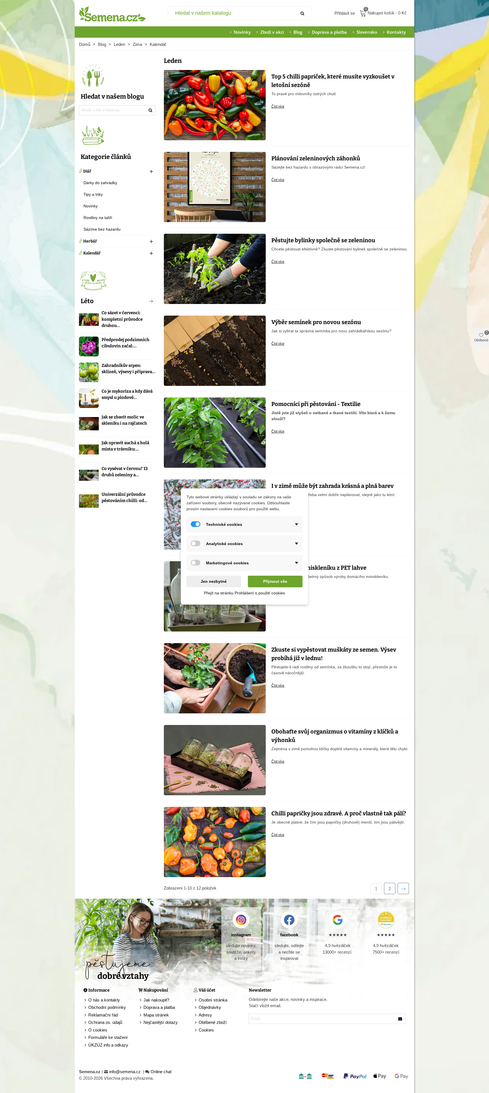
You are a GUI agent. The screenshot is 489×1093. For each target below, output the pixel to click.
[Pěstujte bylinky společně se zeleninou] (215, 268)
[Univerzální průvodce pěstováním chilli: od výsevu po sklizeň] (89, 501)
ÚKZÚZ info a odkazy (108, 1045)
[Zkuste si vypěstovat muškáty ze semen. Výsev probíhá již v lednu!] (215, 677)
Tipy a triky (93, 194)
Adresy (205, 1015)
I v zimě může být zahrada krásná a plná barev (332, 485)
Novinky (242, 32)
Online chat (161, 1071)
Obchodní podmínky (107, 1007)
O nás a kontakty (104, 1000)
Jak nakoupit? (156, 1000)
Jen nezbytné (214, 581)
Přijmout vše (275, 581)
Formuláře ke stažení (108, 1037)
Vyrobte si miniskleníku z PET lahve (318, 567)
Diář (87, 171)
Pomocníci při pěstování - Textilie (316, 404)
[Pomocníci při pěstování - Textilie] (215, 431)
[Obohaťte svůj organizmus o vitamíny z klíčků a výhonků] (215, 759)
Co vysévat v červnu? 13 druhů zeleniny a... (125, 472)
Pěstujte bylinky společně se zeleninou (323, 240)
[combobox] (231, 13)
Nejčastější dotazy (160, 1022)
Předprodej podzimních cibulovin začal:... (125, 343)
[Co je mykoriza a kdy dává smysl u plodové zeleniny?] (89, 398)
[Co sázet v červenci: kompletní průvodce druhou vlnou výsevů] (89, 319)
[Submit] (302, 13)
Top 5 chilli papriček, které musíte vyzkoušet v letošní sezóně (332, 80)
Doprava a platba (329, 32)
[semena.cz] (113, 13)
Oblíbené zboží (213, 1022)
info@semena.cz (125, 1071)
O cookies (97, 1030)
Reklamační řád (103, 1015)
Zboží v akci (272, 32)
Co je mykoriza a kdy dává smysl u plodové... (127, 394)
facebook (289, 934)
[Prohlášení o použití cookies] (196, 1030)
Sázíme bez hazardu (102, 229)
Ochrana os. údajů (105, 1022)
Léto (87, 301)
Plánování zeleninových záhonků (315, 158)
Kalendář (92, 253)
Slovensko (367, 32)
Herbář (90, 241)
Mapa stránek (156, 1015)
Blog (297, 32)
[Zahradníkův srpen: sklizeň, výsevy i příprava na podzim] (89, 372)
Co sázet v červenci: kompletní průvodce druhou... (122, 319)
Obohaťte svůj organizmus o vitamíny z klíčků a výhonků (334, 735)
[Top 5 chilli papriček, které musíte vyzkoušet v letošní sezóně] (215, 104)
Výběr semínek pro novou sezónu (316, 322)
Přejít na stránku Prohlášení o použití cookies (244, 593)
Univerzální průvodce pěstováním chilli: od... (124, 497)
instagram (241, 934)
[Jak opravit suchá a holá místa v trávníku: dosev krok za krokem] (89, 450)
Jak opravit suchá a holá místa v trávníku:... (125, 446)
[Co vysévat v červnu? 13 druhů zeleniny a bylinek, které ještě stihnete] (89, 475)
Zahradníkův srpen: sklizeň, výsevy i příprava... (128, 369)
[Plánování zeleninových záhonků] (215, 186)
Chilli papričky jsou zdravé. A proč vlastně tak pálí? (338, 813)
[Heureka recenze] (386, 919)
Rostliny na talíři (97, 217)
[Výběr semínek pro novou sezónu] (215, 350)
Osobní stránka (213, 1000)
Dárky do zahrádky (100, 182)
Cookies (206, 1030)
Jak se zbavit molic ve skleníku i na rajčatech (124, 420)
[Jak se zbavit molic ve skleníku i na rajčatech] (89, 424)
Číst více (277, 107)
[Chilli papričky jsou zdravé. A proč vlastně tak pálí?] (215, 841)
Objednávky (210, 1007)
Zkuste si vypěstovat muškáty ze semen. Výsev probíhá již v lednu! (333, 654)
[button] (141, 301)
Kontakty (396, 32)
